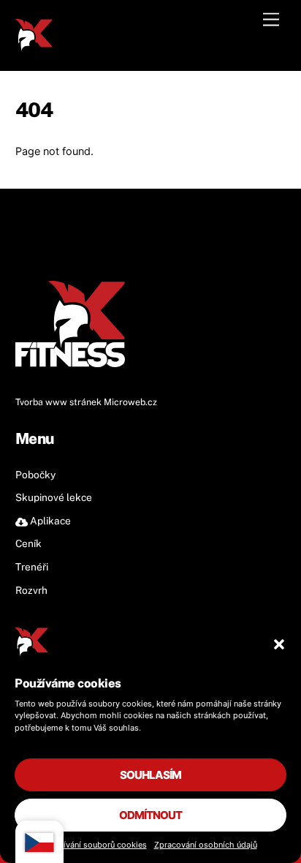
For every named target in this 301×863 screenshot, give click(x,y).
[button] (279, 644)
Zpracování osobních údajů (205, 845)
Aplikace (49, 521)
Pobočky (35, 475)
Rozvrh (31, 590)
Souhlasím (150, 775)
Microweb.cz (130, 401)
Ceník (28, 543)
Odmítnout (150, 815)
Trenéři (31, 567)
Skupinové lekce (53, 497)
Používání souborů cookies (96, 845)
